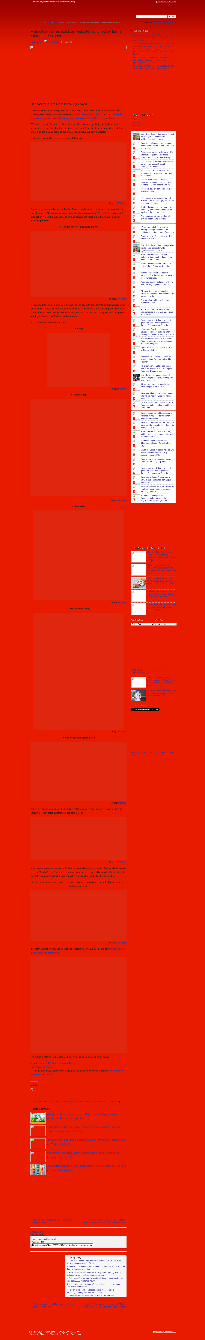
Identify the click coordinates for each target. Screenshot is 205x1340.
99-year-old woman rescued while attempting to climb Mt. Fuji (155, 385)
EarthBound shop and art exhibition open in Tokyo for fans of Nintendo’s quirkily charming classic (161, 681)
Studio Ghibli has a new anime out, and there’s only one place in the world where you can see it (157, 434)
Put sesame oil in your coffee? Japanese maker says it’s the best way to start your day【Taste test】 (156, 498)
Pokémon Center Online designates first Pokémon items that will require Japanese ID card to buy (156, 368)
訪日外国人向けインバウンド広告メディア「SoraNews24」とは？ (149, 671)
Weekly (136, 122)
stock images (85, 1102)
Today (136, 119)
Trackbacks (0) (37, 1232)
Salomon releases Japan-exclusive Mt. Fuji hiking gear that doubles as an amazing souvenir (157, 489)
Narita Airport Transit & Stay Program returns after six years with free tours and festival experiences (152, 37)
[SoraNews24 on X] (149, 2)
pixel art (73, 1102)
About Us (135, 752)
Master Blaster (36, 42)
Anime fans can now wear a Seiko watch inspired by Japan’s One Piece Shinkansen (157, 173)
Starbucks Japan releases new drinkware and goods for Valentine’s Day (156, 443)
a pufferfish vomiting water (87, 114)
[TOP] (41, 22)
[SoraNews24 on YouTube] (152, 2)
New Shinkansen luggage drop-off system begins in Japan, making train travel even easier (157, 377)
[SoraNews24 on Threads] (146, 2)
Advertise (34, 1334)
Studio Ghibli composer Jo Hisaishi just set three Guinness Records (156, 265)
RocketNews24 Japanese (166, 2)
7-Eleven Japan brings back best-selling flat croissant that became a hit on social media (157, 293)
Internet (37, 1102)
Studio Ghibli (165, 22)
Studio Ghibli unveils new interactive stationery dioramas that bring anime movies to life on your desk (156, 209)
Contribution (160, 752)
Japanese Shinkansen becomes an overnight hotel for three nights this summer (156, 359)
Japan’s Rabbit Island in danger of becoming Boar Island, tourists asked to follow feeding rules (157, 275)
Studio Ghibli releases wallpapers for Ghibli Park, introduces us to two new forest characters (105, 1221)
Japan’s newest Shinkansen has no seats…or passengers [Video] (156, 460)
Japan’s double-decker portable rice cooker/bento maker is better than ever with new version (154, 44)
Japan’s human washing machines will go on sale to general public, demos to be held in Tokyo (157, 425)
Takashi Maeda (99, 1102)
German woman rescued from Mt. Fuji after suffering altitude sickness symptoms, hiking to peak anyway (94, 1273)
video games (113, 1102)
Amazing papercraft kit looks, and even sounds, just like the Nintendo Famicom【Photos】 (160, 581)
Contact (150, 752)
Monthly (136, 126)
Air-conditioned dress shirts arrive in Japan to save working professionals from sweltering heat (156, 341)
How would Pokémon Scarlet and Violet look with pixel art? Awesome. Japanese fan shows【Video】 (161, 556)
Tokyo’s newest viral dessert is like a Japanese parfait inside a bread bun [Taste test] (157, 405)
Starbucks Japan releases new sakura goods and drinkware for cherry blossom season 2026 (157, 452)
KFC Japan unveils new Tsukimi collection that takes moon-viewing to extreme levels (153, 67)
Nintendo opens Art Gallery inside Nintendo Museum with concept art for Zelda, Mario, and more (161, 569)
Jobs (174, 22)
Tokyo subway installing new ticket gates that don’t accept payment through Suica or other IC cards (156, 322)
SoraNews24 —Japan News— (61, 11)
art (49, 1102)
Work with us (55, 1334)
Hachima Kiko (66, 1063)
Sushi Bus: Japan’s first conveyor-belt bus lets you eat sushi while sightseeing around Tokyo (157, 136)
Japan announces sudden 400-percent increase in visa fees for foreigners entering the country (157, 415)
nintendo (64, 1102)
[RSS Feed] (154, 2)
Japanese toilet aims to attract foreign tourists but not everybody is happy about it (157, 396)
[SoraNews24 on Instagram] (143, 2)
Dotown (122, 388)
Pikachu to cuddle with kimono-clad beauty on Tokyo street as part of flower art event (161, 594)
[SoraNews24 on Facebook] (140, 2)
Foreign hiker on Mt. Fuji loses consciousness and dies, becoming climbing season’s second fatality (92, 1291)
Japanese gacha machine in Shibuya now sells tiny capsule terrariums (157, 283)
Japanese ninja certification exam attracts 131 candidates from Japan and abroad (156, 479)
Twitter (49, 1074)
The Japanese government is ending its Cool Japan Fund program (156, 217)
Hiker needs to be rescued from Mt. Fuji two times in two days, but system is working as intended (157, 200)
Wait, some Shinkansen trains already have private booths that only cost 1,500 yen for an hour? (153, 51)
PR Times (121, 203)
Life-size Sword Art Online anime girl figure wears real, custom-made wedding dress (161, 607)
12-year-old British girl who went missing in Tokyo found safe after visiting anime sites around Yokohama (157, 229)
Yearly (136, 129)
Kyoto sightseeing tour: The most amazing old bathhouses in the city (51, 1221)
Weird (156, 22)
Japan (44, 1102)
